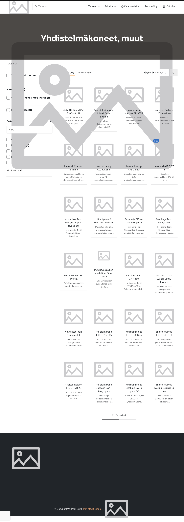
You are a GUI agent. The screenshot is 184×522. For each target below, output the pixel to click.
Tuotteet (92, 6)
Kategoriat (11, 63)
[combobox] (155, 72)
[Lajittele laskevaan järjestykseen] (174, 72)
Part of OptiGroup (92, 509)
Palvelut (109, 6)
